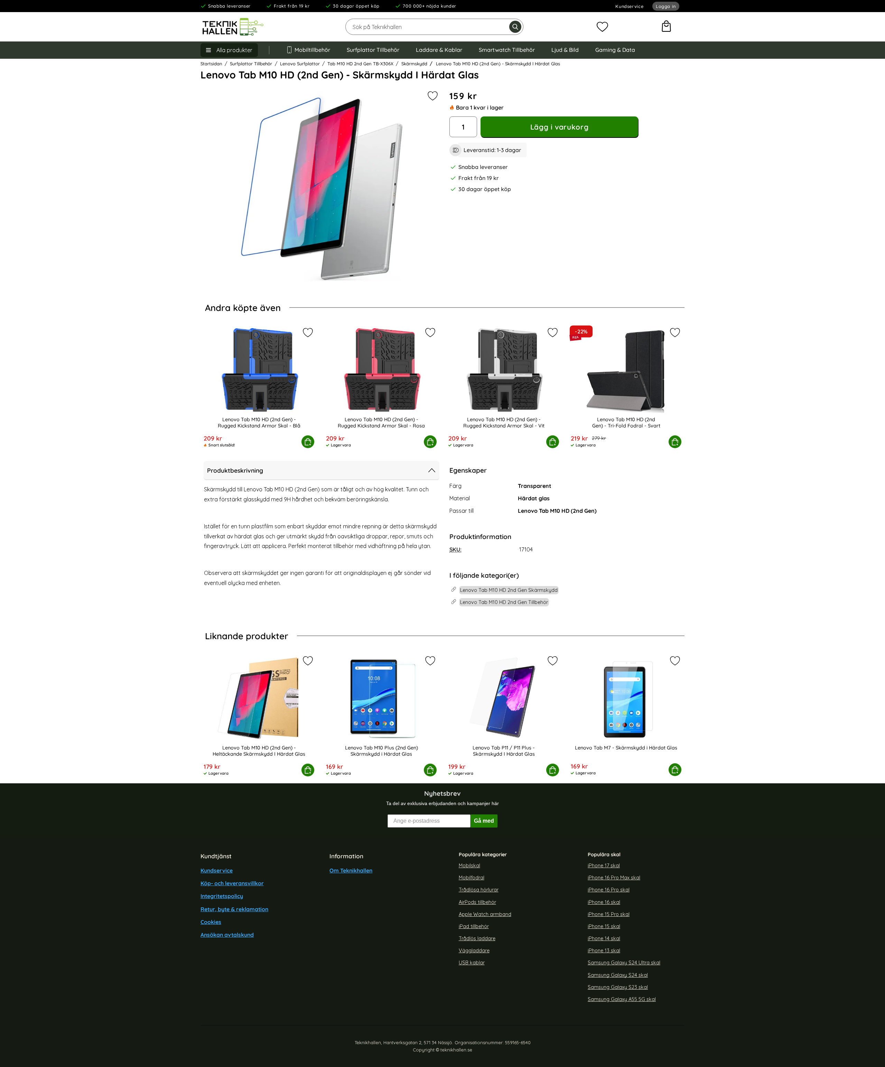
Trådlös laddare (477, 938)
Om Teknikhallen (350, 870)
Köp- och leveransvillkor (232, 883)
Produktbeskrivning (235, 470)
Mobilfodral (471, 878)
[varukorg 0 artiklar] (666, 27)
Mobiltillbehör (312, 49)
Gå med (484, 821)
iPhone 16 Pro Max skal (614, 878)
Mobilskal (469, 865)
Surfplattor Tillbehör (373, 49)
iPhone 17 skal (604, 865)
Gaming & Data (615, 49)
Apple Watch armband (485, 914)
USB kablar (472, 963)
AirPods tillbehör (477, 902)
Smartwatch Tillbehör (507, 49)
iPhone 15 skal (604, 926)
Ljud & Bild (565, 49)
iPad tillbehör (474, 926)
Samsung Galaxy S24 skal (618, 975)
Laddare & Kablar (439, 49)
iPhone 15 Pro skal (609, 914)
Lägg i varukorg (559, 126)
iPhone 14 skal (604, 938)
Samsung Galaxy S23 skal (618, 987)
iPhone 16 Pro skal (609, 890)
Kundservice (629, 6)
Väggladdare (474, 950)
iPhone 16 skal (604, 902)
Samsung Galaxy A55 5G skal (622, 999)
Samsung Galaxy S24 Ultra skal (624, 963)
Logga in (666, 6)
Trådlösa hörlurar (479, 890)
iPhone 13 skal (604, 950)
